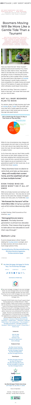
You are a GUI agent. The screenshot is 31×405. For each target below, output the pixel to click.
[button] (15, 402)
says (27, 197)
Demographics (8, 43)
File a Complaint (24, 322)
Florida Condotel (21, 43)
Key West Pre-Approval (15, 361)
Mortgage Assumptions (9, 323)
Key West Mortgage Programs (15, 350)
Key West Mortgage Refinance (15, 353)
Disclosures (21, 320)
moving (5, 106)
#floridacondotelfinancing (21, 249)
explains (15, 165)
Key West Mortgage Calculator (15, 359)
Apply (7, 269)
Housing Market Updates (11, 44)
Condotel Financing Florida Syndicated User (14, 38)
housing (25, 78)
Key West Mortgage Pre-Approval (15, 364)
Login (24, 269)
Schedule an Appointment (15, 339)
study (14, 106)
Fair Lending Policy (14, 322)
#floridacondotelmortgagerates (15, 251)
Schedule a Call (15, 337)
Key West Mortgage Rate (15, 351)
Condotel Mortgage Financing (15, 42)
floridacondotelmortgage (15, 253)
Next (28, 257)
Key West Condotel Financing (15, 348)
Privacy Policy (25, 325)
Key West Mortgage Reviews (15, 365)
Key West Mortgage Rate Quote (15, 362)
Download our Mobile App (15, 277)
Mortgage (24, 44)
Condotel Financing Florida (15, 41)
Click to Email (15, 336)
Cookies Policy (12, 320)
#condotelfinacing (7, 249)
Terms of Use (15, 326)
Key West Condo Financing (15, 347)
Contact (16, 269)
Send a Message (15, 340)
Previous (4, 257)
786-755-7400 (15, 334)
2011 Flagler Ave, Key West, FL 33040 (15, 385)
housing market (13, 242)
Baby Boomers (21, 39)
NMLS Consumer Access (14, 325)
